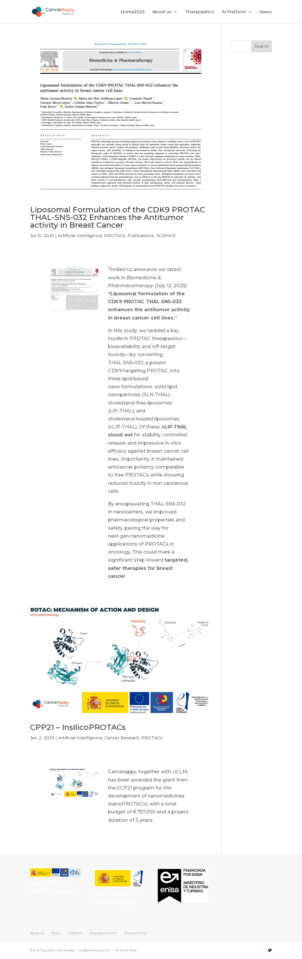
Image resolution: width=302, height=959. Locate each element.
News (266, 12)
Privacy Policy (135, 933)
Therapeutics (199, 12)
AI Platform (234, 12)
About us (162, 12)
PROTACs (114, 235)
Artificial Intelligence (80, 235)
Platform (75, 933)
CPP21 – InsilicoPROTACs (78, 727)
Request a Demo (103, 933)
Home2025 (133, 12)
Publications (140, 235)
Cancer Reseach (121, 738)
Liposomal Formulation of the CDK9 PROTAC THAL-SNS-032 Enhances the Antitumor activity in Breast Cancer (117, 217)
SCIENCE (166, 235)
